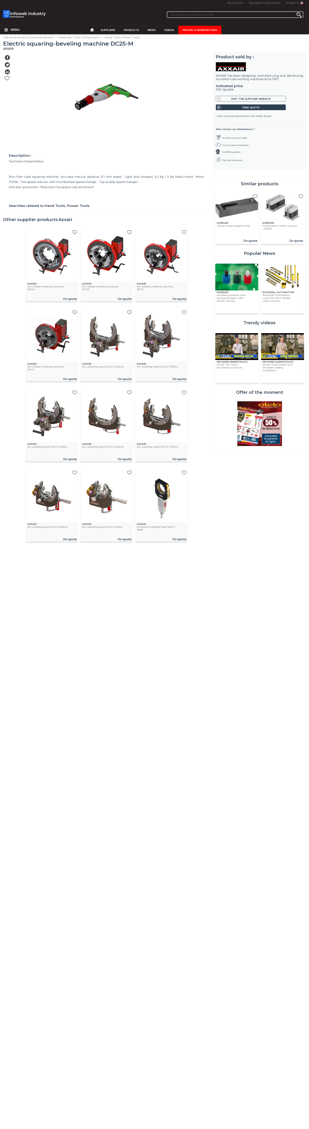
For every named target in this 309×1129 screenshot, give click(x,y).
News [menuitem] (152, 30)
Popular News (259, 253)
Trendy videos (260, 322)
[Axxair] (259, 66)
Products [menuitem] (131, 30)
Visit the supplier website (251, 99)
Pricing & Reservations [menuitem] (200, 30)
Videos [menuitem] (169, 30)
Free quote (250, 107)
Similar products (259, 183)
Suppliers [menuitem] (108, 30)
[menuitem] (6, 30)
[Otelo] (259, 424)
